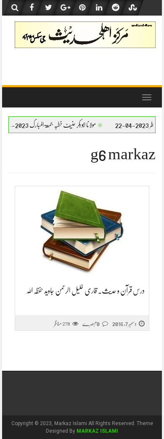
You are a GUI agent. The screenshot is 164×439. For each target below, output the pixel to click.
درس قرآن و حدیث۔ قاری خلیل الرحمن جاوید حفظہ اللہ (85, 290)
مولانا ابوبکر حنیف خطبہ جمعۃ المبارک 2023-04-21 (62, 125)
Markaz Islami (97, 431)
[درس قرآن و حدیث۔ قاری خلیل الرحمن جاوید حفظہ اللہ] (82, 233)
